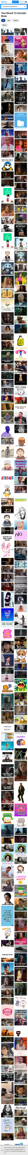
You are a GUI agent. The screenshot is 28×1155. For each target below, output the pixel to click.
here (5, 1153)
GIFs (9, 20)
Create (16, 1)
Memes (4, 25)
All (3, 20)
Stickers (16, 20)
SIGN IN (22, 1)
